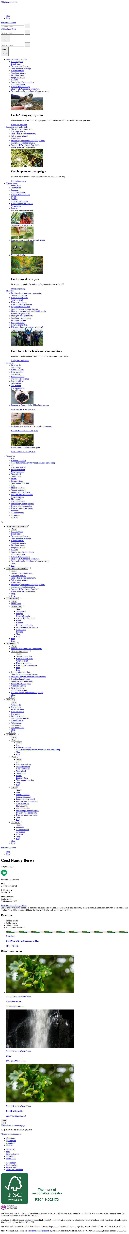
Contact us (10, 1149)
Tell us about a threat (19, 136)
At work (14, 517)
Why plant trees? (17, 322)
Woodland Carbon (18, 320)
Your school (16, 474)
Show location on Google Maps (13, 905)
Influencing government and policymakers (28, 140)
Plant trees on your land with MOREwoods (28, 311)
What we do (16, 365)
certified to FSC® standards (38, 1231)
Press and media (12, 1154)
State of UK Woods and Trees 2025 (25, 89)
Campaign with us (18, 131)
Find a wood (16, 185)
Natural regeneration (19, 325)
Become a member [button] (8, 22)
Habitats (14, 80)
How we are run (17, 372)
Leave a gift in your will (20, 492)
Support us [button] (10, 456)
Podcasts (14, 208)
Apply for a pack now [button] (20, 361)
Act (12, 465)
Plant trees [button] (10, 291)
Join (12, 458)
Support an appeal (18, 490)
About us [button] (9, 363)
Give (13, 485)
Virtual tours (16, 206)
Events (14, 197)
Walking (14, 199)
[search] (27, 26)
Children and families (19, 201)
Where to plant (17, 300)
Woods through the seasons (22, 204)
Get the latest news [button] (18, 181)
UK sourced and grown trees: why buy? (27, 327)
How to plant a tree (18, 302)
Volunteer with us (18, 470)
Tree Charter (16, 476)
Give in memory (17, 497)
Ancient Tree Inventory (20, 87)
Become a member (18, 460)
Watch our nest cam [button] (19, 125)
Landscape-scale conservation (23, 147)
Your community (17, 472)
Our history (15, 374)
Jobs (8, 1152)
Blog (8, 18)
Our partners (16, 386)
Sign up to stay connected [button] (11, 1134)
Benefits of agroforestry (20, 313)
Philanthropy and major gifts (22, 504)
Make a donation (17, 488)
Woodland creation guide (21, 318)
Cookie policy (11, 1165)
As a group (15, 515)
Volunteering (16, 383)
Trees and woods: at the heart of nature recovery (30, 91)
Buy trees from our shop (20, 307)
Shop (8, 16)
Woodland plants (17, 75)
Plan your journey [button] (18, 288)
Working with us (17, 376)
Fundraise (15, 510)
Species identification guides (22, 82)
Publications (11, 1158)
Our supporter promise (20, 379)
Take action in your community (23, 134)
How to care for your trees (21, 304)
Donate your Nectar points (21, 506)
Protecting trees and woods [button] (16, 127)
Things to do (16, 188)
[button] (16, 526)
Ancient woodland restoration (23, 143)
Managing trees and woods (22, 316)
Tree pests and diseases (20, 66)
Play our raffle (16, 499)
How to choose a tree (19, 298)
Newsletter (10, 1156)
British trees (16, 64)
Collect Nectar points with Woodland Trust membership (33, 463)
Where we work (17, 370)
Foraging (14, 190)
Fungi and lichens (18, 77)
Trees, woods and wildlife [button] (16, 59)
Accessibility (11, 1163)
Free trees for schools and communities (26, 293)
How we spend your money (22, 508)
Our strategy (16, 367)
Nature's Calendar (18, 84)
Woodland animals (18, 73)
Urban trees (15, 138)
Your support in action (20, 483)
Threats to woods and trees (21, 129)
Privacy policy (12, 1167)
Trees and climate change (21, 68)
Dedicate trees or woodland (22, 495)
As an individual (17, 513)
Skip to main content (9, 2)
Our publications (17, 388)
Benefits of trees (17, 71)
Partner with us (17, 481)
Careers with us (17, 381)
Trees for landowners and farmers (24, 309)
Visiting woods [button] (12, 183)
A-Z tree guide (17, 62)
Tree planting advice (19, 295)
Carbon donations (18, 501)
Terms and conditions (14, 1170)
